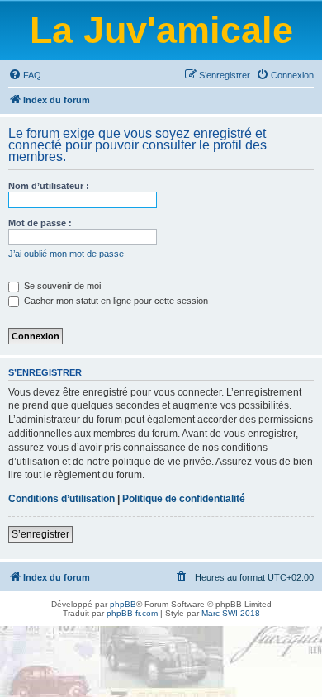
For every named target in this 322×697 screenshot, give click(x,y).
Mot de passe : (40, 223)
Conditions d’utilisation (61, 499)
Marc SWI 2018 (230, 613)
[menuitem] (24, 75)
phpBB (123, 604)
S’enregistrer (40, 534)
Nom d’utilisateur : (48, 186)
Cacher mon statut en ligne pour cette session (114, 301)
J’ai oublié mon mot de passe (66, 253)
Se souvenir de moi (61, 286)
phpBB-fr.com (132, 613)
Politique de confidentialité (183, 499)
